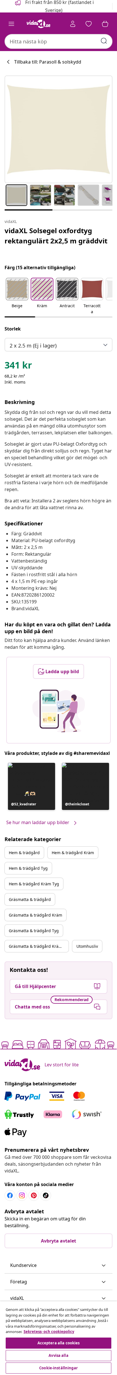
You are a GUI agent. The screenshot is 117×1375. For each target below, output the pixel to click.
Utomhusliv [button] (87, 946)
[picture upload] (58, 711)
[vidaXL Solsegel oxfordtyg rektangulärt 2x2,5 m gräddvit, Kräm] (58, 129)
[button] (17, 296)
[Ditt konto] (72, 23)
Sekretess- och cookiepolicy (49, 1331)
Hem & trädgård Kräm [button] (73, 852)
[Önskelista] (88, 23)
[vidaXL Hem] (38, 24)
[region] (58, 1338)
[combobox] (58, 41)
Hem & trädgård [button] (24, 852)
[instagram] (22, 1195)
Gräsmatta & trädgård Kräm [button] (35, 915)
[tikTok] (46, 1195)
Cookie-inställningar (58, 1367)
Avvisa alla (58, 1355)
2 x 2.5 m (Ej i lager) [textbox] (33, 345)
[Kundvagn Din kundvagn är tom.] (105, 23)
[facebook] (10, 1195)
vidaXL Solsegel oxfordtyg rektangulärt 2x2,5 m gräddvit (56, 235)
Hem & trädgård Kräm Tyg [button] (34, 884)
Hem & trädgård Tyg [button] (28, 868)
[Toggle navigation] (11, 24)
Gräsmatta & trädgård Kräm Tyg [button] (38, 946)
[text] (18, 366)
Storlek (13, 329)
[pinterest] (34, 1195)
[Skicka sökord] (103, 40)
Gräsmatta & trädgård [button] (30, 899)
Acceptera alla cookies (58, 1342)
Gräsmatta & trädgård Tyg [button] (34, 930)
